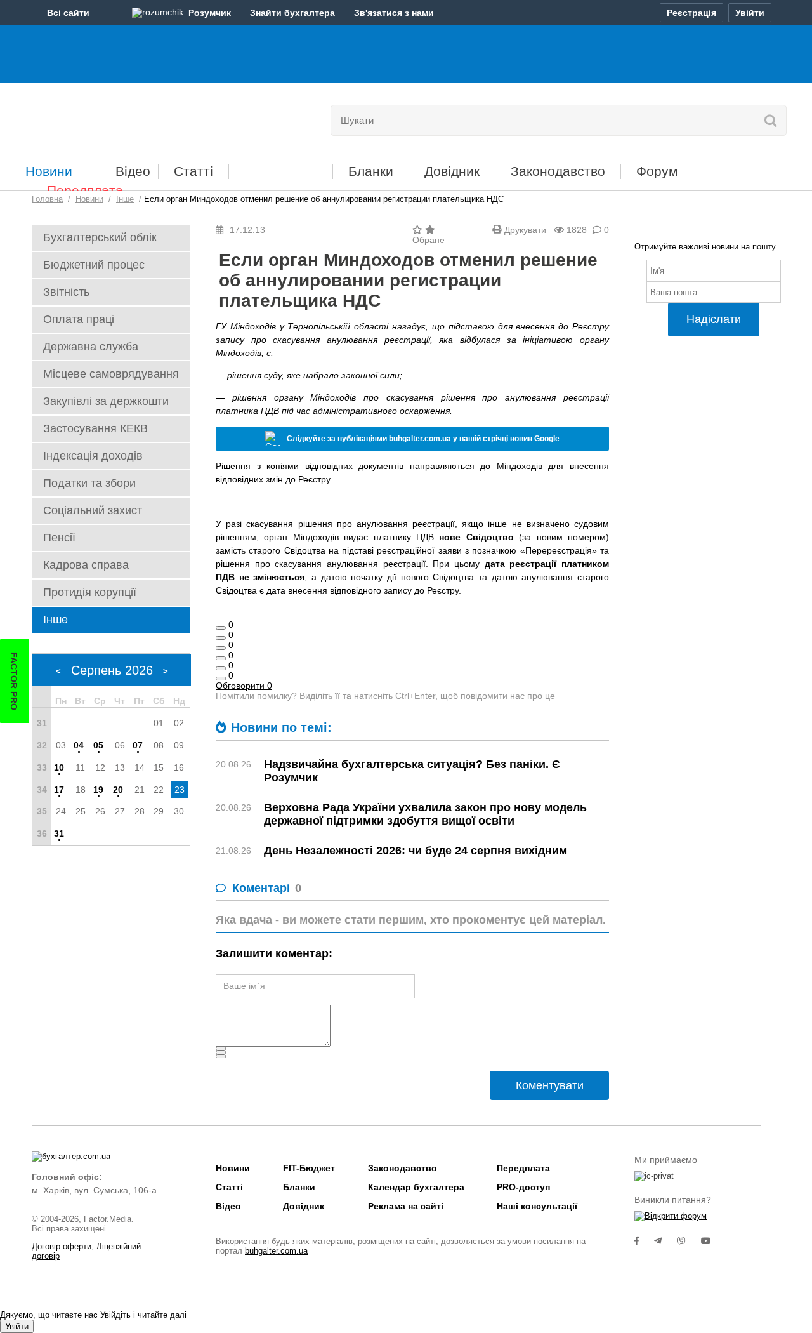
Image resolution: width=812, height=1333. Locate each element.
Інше (55, 619)
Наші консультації (537, 1206)
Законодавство (558, 171)
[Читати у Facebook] (644, 1241)
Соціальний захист (92, 510)
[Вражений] (221, 648)
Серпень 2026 (112, 670)
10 (59, 767)
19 (98, 790)
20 (118, 790)
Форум (657, 171)
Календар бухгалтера (416, 1187)
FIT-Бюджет (280, 166)
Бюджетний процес (94, 264)
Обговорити (244, 685)
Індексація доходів (93, 455)
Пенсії (59, 537)
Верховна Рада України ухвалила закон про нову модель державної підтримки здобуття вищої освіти (425, 814)
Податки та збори (89, 483)
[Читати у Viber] (689, 1241)
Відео (132, 171)
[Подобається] (221, 628)
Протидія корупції (89, 592)
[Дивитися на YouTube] (712, 1241)
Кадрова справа (86, 565)
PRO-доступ (523, 1187)
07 (138, 745)
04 (79, 745)
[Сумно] (221, 658)
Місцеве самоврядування (111, 374)
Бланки (370, 171)
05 (98, 745)
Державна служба (90, 346)
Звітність (66, 292)
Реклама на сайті (405, 1206)
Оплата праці (78, 319)
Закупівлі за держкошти (106, 401)
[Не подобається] (221, 678)
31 (59, 833)
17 (59, 790)
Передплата (85, 190)
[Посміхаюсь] (221, 638)
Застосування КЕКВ (95, 428)
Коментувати (550, 1085)
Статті (193, 171)
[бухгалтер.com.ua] (119, 117)
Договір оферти (61, 1246)
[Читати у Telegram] (665, 1241)
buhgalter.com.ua (276, 1251)
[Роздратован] (221, 668)
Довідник (452, 171)
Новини (48, 171)
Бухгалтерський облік (100, 237)
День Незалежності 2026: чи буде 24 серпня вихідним (415, 850)
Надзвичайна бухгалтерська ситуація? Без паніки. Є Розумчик (412, 771)
